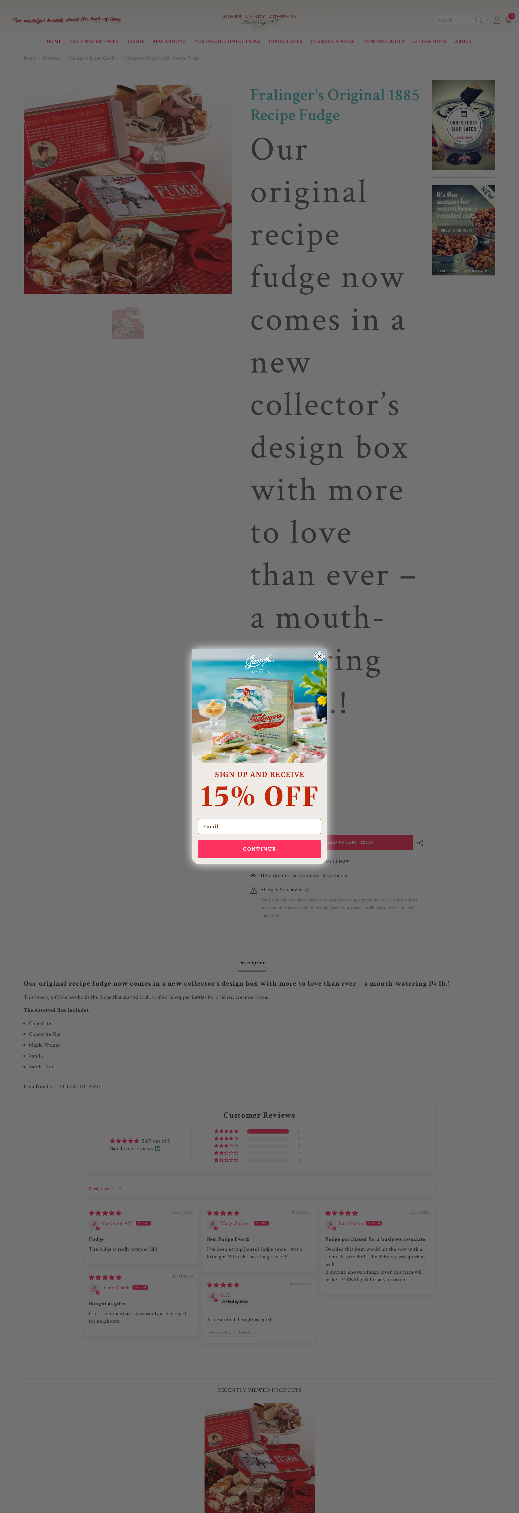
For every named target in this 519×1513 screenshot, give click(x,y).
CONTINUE (259, 849)
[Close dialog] (319, 656)
